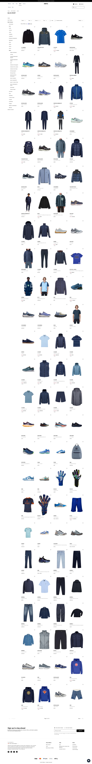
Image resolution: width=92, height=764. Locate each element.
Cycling (11, 54)
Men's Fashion (10, 22)
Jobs (47, 746)
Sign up (80, 730)
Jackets (10, 30)
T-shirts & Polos (11, 97)
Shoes (10, 44)
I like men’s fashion (69, 727)
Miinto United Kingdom (13, 743)
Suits (10, 93)
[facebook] (17, 752)
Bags (10, 26)
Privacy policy (74, 746)
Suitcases (10, 91)
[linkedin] (11, 752)
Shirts (10, 42)
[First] (9, 718)
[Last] (82, 718)
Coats (10, 28)
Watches (10, 107)
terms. (64, 733)
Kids (16, 3)
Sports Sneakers (13, 78)
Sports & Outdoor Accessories (13, 76)
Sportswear (12, 87)
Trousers (10, 99)
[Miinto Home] (46, 3)
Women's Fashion (11, 109)
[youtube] (14, 752)
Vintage (10, 103)
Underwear (11, 101)
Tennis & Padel (12, 89)
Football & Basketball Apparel (13, 57)
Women (9, 3)
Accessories (11, 24)
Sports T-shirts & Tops (14, 82)
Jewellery (10, 34)
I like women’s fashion (59, 727)
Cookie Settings (75, 749)
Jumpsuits (11, 36)
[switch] (51, 20)
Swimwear (11, 95)
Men (13, 3)
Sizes (29, 20)
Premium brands (59, 20)
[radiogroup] (69, 727)
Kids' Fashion (10, 20)
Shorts (10, 46)
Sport (20, 3)
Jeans (10, 32)
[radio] (54, 727)
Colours (36, 20)
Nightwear (11, 40)
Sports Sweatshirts (13, 80)
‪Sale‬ (52, 20)
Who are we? (48, 744)
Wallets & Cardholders (13, 105)
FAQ (60, 744)
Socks (10, 48)
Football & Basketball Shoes (13, 60)
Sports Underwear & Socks (13, 85)
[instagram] (8, 752)
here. (58, 734)
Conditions (74, 744)
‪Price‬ (44, 20)
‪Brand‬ (23, 20)
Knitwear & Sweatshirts (13, 38)
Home (9, 18)
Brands (24, 3)
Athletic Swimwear (13, 52)
